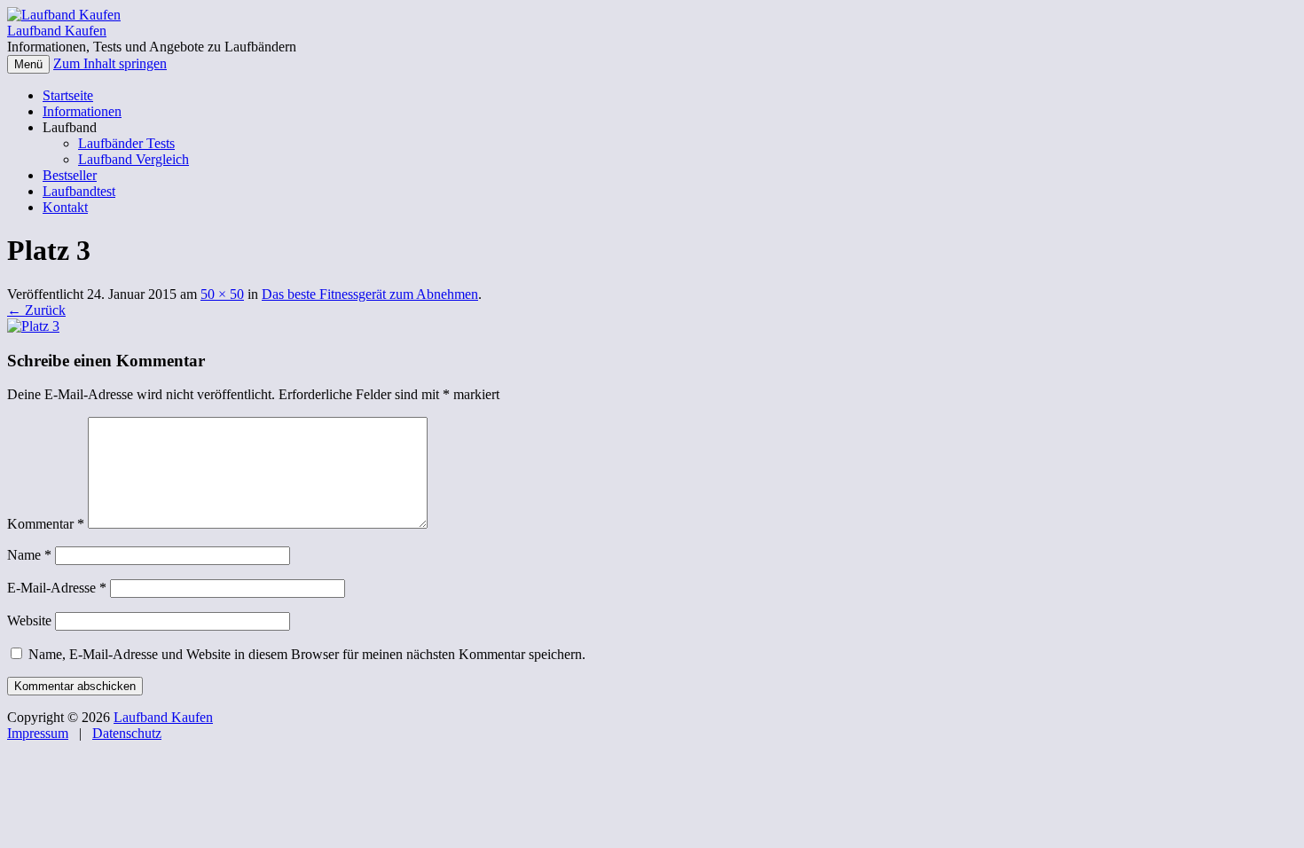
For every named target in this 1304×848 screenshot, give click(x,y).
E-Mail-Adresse (56, 587)
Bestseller (70, 175)
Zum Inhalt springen (110, 63)
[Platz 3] (33, 326)
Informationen (82, 111)
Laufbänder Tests (126, 143)
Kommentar (45, 523)
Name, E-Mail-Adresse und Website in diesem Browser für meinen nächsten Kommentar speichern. (306, 654)
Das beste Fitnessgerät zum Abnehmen (370, 294)
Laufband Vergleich (133, 159)
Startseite (68, 95)
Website (29, 620)
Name (29, 554)
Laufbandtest (79, 191)
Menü (28, 64)
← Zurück (36, 310)
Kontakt (65, 207)
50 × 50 (222, 294)
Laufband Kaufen (56, 30)
